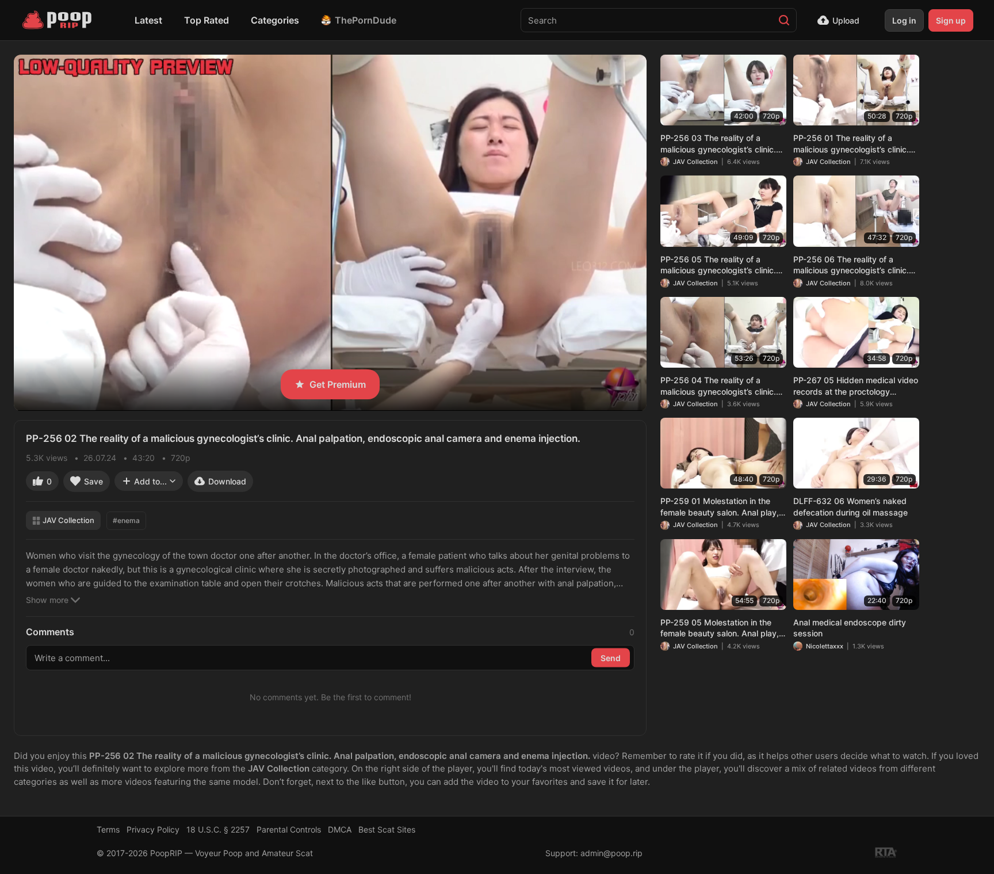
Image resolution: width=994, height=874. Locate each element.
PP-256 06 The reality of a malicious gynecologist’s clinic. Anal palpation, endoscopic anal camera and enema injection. (853, 265)
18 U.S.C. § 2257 (218, 829)
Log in (904, 20)
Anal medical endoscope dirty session (849, 628)
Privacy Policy (153, 829)
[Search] (784, 20)
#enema (126, 520)
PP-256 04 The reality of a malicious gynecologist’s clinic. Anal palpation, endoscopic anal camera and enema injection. (720, 386)
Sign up (951, 20)
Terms (108, 829)
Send (611, 657)
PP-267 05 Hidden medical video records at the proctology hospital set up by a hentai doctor (855, 386)
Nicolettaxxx (824, 646)
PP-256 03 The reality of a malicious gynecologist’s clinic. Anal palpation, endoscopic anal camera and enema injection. (720, 144)
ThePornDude (365, 20)
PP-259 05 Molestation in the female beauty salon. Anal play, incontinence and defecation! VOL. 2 (719, 628)
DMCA (339, 829)
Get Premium (337, 384)
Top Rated (206, 20)
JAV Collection (68, 520)
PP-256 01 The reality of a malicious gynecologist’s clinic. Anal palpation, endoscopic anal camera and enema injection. (853, 144)
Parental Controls (289, 829)
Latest (148, 20)
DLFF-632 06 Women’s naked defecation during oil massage (850, 506)
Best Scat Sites (386, 829)
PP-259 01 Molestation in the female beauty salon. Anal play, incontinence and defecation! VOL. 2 (719, 507)
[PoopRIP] (58, 20)
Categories (275, 20)
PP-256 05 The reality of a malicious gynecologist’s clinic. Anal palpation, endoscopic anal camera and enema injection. (720, 265)
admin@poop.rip (611, 853)
